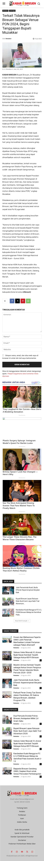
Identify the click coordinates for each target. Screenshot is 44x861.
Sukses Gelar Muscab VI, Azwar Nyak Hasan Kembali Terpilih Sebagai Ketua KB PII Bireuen (27, 655)
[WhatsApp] (28, 301)
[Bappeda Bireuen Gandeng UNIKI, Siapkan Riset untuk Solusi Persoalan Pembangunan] (7, 770)
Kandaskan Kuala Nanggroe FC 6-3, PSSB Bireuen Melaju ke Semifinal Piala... (29, 612)
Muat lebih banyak (21, 621)
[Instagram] (17, 852)
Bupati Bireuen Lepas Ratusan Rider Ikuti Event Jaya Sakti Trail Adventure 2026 (27, 731)
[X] (17, 301)
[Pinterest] (23, 301)
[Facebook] (12, 301)
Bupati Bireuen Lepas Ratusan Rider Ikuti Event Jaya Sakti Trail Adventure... (27, 601)
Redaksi (8, 38)
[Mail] (22, 852)
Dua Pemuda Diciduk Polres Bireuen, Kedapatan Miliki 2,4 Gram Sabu (25, 718)
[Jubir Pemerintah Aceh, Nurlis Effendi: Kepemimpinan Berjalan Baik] (8, 590)
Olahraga (12, 11)
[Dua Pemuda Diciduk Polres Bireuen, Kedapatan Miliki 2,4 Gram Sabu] (7, 719)
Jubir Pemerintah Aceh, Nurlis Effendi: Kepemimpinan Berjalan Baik (28, 590)
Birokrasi (5, 11)
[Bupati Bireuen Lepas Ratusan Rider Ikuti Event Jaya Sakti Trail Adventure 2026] (8, 601)
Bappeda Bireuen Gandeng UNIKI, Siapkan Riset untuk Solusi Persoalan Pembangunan (27, 771)
